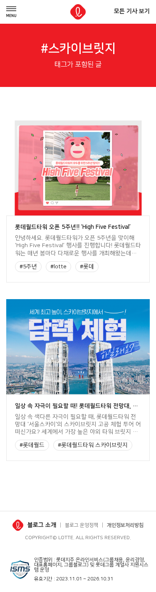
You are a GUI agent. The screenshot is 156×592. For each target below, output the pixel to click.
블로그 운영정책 (81, 525)
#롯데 (87, 266)
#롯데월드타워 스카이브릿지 (93, 445)
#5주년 (28, 266)
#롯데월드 (32, 445)
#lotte (58, 266)
